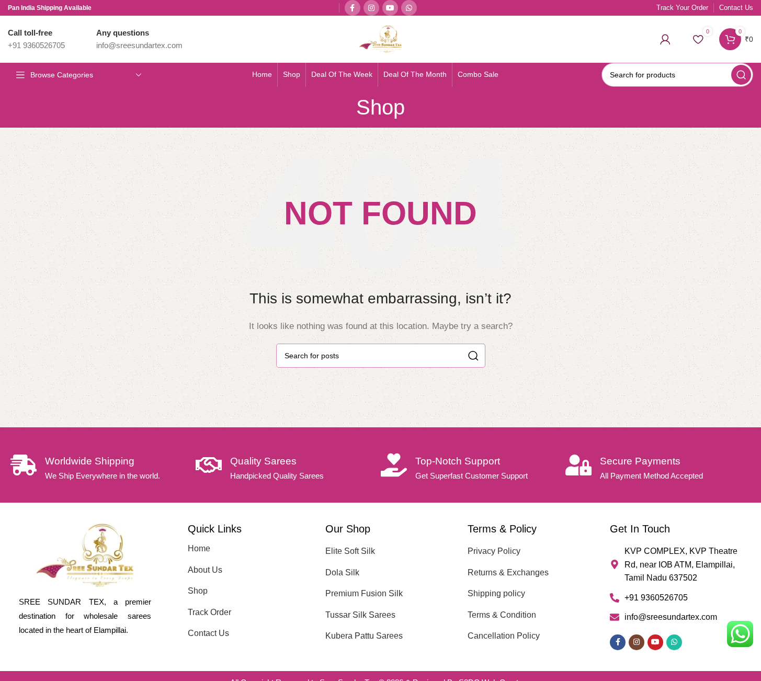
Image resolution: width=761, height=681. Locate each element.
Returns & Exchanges (508, 572)
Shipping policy (496, 593)
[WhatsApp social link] (409, 8)
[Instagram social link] (371, 8)
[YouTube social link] (390, 8)
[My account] (665, 39)
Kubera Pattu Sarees (364, 635)
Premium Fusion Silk (364, 593)
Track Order (209, 612)
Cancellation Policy (504, 635)
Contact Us (208, 633)
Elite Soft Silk (350, 551)
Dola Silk (342, 572)
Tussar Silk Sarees (360, 614)
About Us (205, 569)
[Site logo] (380, 38)
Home (199, 548)
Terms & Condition (502, 614)
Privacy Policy (494, 551)
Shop (198, 590)
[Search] (741, 75)
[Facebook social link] (352, 8)
